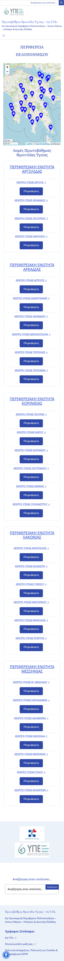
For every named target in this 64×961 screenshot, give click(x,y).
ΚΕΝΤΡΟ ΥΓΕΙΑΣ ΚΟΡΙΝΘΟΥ (30, 450)
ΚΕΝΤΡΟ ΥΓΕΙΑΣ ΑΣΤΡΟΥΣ (30, 280)
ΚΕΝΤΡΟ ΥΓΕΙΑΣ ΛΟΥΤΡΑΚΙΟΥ (30, 468)
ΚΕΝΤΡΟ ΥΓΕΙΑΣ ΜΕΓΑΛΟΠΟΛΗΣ (30, 334)
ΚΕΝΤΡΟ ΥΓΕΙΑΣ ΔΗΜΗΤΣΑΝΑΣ (30, 298)
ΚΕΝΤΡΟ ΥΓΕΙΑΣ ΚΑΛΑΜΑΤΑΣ (30, 718)
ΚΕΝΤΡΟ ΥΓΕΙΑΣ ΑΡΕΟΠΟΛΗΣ (30, 548)
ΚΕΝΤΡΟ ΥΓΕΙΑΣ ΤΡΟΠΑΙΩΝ (30, 370)
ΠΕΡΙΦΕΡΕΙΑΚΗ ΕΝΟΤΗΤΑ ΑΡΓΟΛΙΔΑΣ (32, 169)
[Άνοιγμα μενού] (4, 35)
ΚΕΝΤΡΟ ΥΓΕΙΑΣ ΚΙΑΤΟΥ (30, 432)
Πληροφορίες (31, 191)
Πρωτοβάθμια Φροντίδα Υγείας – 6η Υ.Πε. (30, 22)
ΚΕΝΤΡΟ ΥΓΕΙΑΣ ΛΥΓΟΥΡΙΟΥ (30, 218)
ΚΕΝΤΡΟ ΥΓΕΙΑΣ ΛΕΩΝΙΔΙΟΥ (30, 316)
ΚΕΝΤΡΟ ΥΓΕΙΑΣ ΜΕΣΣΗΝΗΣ (30, 754)
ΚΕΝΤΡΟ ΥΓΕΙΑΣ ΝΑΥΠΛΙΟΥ (30, 236)
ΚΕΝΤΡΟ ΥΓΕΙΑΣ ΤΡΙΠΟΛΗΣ (30, 352)
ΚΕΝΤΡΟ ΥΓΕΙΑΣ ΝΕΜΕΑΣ (30, 486)
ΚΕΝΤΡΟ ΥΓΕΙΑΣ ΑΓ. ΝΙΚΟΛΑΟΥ (30, 682)
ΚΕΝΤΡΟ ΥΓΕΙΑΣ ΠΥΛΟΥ (30, 772)
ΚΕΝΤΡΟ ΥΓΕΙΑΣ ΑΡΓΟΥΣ (30, 182)
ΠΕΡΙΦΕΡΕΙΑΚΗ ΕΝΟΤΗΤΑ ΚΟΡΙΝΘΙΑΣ (32, 401)
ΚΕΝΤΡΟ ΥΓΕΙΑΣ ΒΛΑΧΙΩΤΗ (30, 566)
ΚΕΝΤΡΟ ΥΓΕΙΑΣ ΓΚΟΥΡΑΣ (30, 414)
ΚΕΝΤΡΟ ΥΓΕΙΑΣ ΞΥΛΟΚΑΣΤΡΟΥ (30, 504)
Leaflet (29, 144)
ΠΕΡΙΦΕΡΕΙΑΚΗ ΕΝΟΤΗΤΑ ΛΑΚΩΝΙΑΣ (32, 535)
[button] (61, 3)
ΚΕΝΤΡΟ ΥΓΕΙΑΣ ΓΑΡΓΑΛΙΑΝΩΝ (30, 700)
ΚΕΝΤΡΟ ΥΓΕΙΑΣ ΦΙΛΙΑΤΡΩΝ (30, 790)
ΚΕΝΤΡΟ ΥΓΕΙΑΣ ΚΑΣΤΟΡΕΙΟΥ (30, 602)
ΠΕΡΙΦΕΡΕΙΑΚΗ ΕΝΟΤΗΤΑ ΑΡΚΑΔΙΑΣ (32, 267)
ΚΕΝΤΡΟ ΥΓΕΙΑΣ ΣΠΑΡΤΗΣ (30, 638)
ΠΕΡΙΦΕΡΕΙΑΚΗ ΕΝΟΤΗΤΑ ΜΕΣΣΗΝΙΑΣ (32, 668)
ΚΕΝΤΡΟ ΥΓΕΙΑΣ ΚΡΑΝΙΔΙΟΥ (30, 200)
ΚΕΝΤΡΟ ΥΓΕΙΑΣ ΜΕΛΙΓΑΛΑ (30, 736)
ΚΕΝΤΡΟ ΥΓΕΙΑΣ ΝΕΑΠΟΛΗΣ (30, 620)
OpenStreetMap (42, 144)
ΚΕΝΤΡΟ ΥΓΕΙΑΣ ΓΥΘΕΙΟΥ (30, 584)
